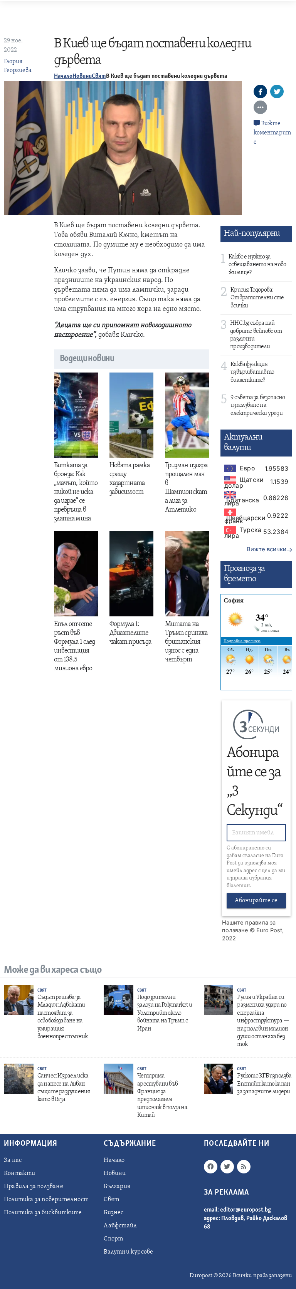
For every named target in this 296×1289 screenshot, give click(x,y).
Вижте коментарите (272, 133)
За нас (13, 1160)
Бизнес (113, 1213)
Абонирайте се (256, 901)
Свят (99, 76)
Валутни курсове (128, 1252)
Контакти (19, 1173)
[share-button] (260, 91)
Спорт (113, 1239)
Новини (82, 76)
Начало (63, 76)
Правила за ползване (33, 1186)
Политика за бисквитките (43, 1213)
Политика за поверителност (46, 1200)
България (117, 1186)
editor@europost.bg (245, 1210)
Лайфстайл (120, 1226)
